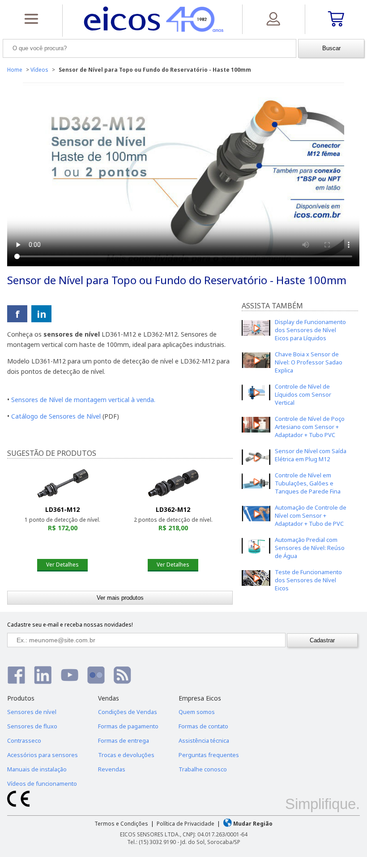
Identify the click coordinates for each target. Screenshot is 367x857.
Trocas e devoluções (126, 755)
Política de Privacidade (185, 823)
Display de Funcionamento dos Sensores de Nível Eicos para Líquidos (310, 330)
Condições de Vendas (127, 712)
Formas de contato (203, 726)
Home (14, 70)
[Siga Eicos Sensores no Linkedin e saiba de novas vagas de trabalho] (43, 675)
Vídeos (39, 70)
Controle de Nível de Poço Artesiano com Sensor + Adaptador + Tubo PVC (310, 427)
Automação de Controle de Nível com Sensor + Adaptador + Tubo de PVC (310, 515)
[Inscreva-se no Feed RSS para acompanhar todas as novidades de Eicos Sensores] (122, 675)
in (42, 313)
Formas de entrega (123, 740)
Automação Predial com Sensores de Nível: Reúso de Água (310, 548)
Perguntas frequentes (209, 755)
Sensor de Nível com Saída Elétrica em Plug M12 (310, 455)
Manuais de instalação (37, 769)
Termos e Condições (121, 823)
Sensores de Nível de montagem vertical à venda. (83, 399)
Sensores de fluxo (32, 726)
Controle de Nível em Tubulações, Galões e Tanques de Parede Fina (308, 483)
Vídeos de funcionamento (42, 783)
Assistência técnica (204, 740)
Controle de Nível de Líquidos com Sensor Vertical (303, 394)
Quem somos (197, 712)
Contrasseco (24, 740)
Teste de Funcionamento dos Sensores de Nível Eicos (308, 580)
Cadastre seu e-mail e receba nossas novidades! (70, 624)
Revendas (111, 769)
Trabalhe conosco (203, 769)
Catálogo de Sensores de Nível (56, 416)
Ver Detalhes (62, 564)
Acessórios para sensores (42, 755)
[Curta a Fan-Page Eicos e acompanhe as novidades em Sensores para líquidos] (16, 675)
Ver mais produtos (120, 597)
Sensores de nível (31, 712)
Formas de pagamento (128, 726)
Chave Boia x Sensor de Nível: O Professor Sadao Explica (308, 362)
